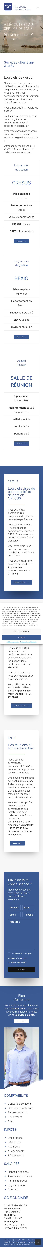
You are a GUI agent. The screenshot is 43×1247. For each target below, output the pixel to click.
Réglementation (17, 1185)
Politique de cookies (13, 642)
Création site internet (17, 1244)
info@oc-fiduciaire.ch (15, 1228)
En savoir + (21, 241)
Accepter (21, 637)
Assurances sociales (20, 1176)
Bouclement (15, 1117)
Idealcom (27, 1244)
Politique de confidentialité (28, 642)
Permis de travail (17, 1180)
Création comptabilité (20, 1108)
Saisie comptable (18, 1112)
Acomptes (14, 1146)
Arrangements (16, 1151)
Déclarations (15, 1137)
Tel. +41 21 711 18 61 (15, 1224)
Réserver (17, 843)
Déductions (14, 1142)
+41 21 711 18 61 (17, 828)
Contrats (13, 1189)
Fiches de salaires (18, 1171)
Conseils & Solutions (20, 1103)
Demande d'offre (21, 582)
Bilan (10, 1121)
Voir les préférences (21, 631)
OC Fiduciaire (8, 1240)
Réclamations (16, 1155)
